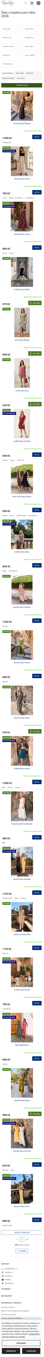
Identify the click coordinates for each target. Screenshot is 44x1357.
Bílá (3, 787)
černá (4, 198)
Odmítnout (11, 1351)
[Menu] (38, 3)
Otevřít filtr (22, 85)
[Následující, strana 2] (22, 1239)
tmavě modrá (7, 898)
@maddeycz (9, 1283)
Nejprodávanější (8, 78)
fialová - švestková (16, 198)
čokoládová (6, 142)
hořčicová (20, 460)
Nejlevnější (20, 73)
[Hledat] (25, 3)
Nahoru (23, 1251)
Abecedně (20, 78)
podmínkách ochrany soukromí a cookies (21, 1335)
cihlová (23, 898)
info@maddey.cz (11, 1269)
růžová (9, 787)
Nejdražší (29, 73)
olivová (5, 681)
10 (27, 1239)
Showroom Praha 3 (8, 1307)
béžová (5, 626)
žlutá (16, 898)
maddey (8, 1279)
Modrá (4, 515)
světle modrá (21, 515)
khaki (4, 571)
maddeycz (9, 1272)
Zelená (4, 460)
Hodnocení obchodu (8, 1314)
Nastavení (21, 1343)
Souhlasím (31, 1351)
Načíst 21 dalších (22, 1232)
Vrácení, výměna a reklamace (11, 1318)
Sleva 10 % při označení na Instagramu (15, 1311)
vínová (11, 253)
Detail (37, 137)
